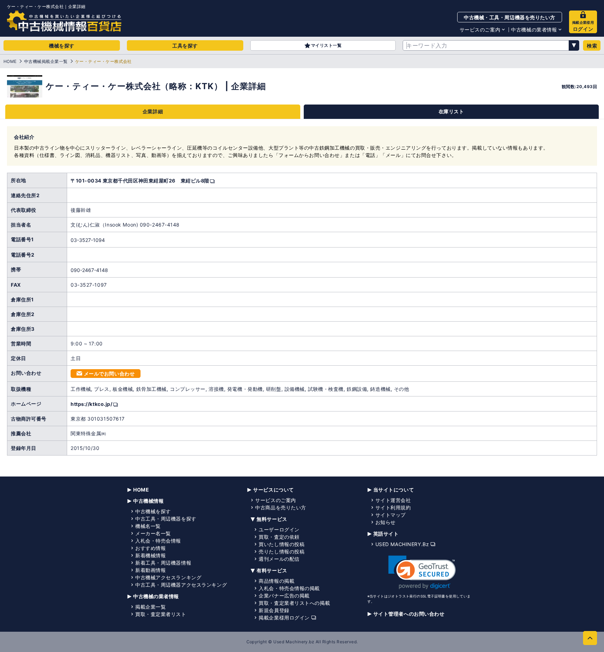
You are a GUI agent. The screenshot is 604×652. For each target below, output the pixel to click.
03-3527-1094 (88, 240)
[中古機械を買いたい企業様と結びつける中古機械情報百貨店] (64, 20)
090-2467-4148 (89, 270)
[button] (422, 572)
